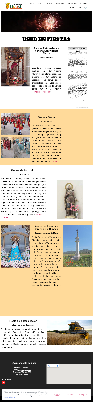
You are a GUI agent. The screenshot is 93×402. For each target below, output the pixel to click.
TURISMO (40, 3)
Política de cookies (9, 397)
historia (53, 161)
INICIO (32, 3)
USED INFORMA (72, 3)
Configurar (83, 395)
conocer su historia (41, 92)
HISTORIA (49, 3)
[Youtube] (3, 382)
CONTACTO (71, 8)
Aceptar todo (57, 395)
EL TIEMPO (83, 3)
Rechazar (70, 395)
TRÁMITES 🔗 (82, 8)
